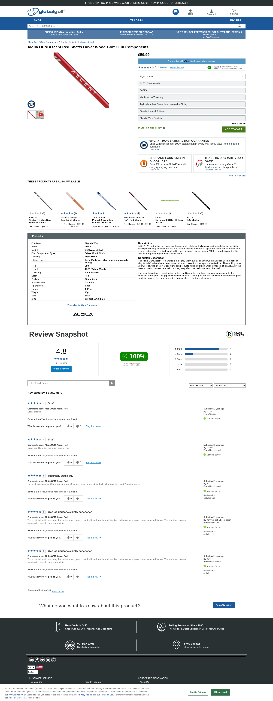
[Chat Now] (176, 12)
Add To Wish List (237, 175)
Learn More (154, 150)
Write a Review (177, 67)
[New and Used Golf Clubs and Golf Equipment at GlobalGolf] (46, 14)
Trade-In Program (92, 682)
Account (211, 14)
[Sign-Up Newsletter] (31, 660)
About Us (144, 682)
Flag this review (93, 426)
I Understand (220, 692)
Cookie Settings (198, 692)
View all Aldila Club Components (83, 305)
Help (190, 13)
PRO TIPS (235, 20)
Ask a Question (224, 605)
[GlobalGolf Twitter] (42, 660)
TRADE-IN (136, 20)
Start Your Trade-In (213, 170)
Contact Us (36, 682)
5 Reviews (162, 67)
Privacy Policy (16, 695)
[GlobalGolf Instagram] (53, 660)
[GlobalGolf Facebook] (36, 660)
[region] (136, 692)
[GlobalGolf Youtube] (47, 660)
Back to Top (58, 591)
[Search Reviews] (112, 383)
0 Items (234, 13)
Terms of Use (106, 695)
